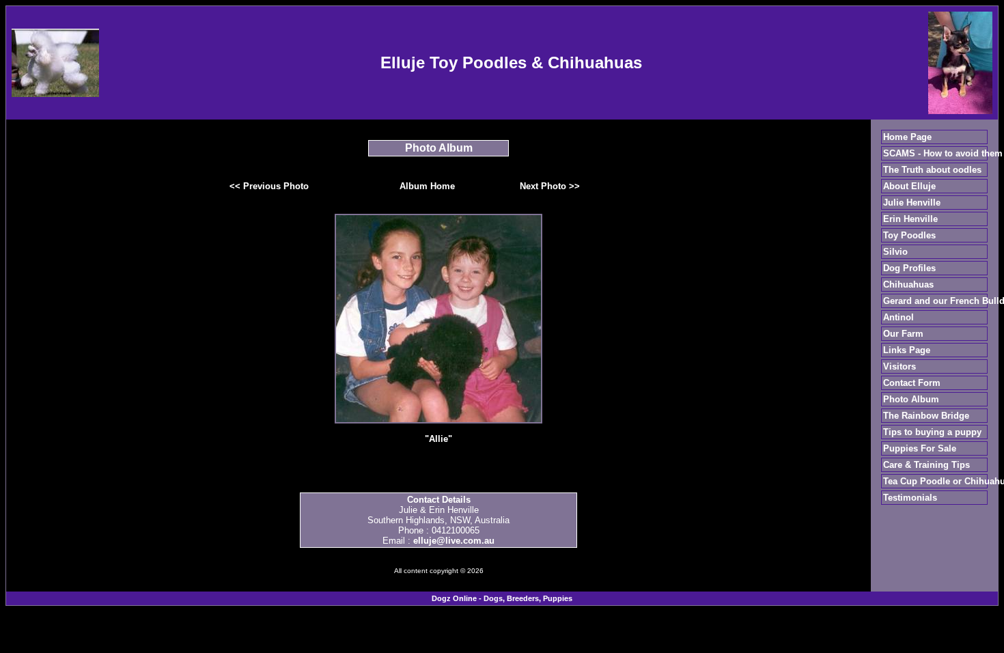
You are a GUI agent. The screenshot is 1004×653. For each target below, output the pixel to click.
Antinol (898, 317)
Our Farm (903, 334)
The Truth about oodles (932, 170)
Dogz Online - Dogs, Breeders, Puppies (502, 598)
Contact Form (911, 383)
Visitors (899, 366)
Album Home (427, 186)
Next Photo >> (550, 186)
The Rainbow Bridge (926, 416)
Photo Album (911, 399)
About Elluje (909, 186)
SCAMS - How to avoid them (943, 153)
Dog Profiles (909, 268)
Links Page (906, 350)
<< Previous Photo (269, 186)
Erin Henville (910, 219)
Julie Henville (911, 202)
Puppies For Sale (919, 448)
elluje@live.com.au (453, 541)
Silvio (895, 252)
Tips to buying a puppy (932, 432)
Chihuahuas (908, 284)
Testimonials (910, 497)
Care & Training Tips (926, 465)
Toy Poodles (909, 235)
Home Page (907, 137)
